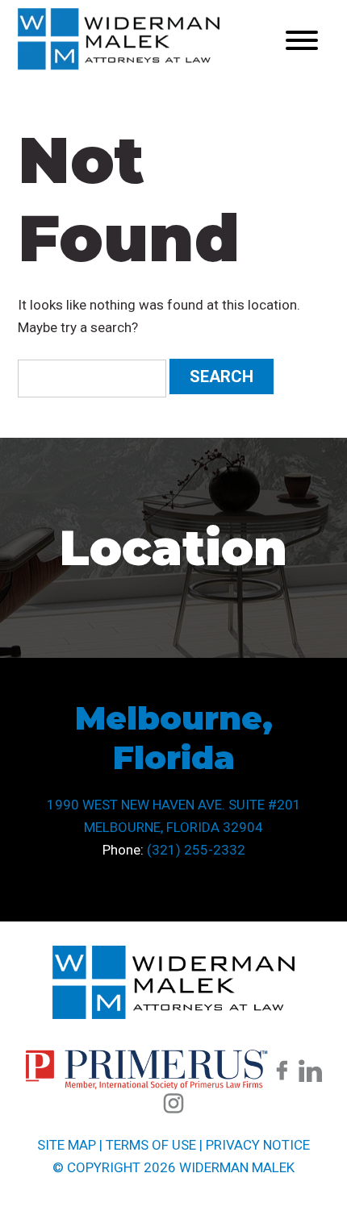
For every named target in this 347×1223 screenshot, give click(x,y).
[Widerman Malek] (118, 65)
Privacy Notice (258, 1145)
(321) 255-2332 (196, 850)
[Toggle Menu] (302, 40)
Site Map (66, 1145)
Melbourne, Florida (174, 737)
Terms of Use (151, 1145)
